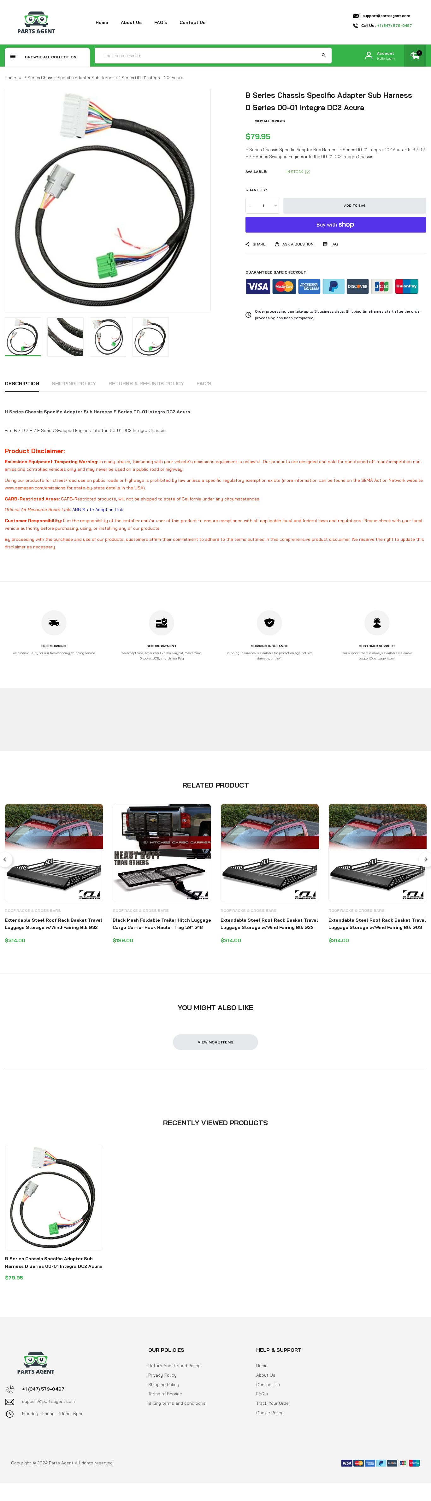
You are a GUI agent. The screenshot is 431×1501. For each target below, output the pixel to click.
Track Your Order (273, 1403)
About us (131, 22)
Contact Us (268, 1384)
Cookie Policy (270, 1412)
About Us (265, 1375)
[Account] (368, 55)
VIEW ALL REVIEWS (270, 121)
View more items (215, 1042)
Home (102, 22)
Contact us (192, 22)
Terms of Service (165, 1394)
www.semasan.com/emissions (35, 488)
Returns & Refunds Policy (146, 383)
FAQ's (160, 22)
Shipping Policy (74, 383)
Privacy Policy (162, 1375)
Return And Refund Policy (174, 1365)
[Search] (324, 55)
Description (22, 383)
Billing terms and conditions (177, 1403)
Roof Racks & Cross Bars (33, 910)
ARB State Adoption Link (97, 509)
